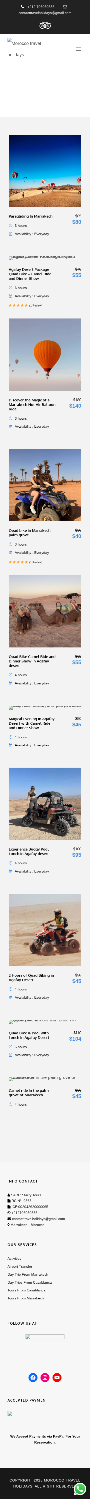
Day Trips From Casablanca (30, 1282)
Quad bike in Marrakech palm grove (29, 532)
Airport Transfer (20, 1266)
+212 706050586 (40, 7)
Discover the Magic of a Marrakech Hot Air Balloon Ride (32, 404)
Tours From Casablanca (27, 1290)
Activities (14, 1258)
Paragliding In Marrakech (30, 216)
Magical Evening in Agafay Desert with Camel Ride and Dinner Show (31, 723)
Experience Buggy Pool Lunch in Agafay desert (29, 851)
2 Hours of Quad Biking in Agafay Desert (31, 977)
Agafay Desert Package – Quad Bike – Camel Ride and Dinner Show (30, 274)
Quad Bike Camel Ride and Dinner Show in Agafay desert (32, 661)
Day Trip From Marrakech (28, 1274)
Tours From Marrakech (26, 1298)
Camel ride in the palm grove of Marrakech (29, 1092)
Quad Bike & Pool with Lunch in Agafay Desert (29, 1035)
